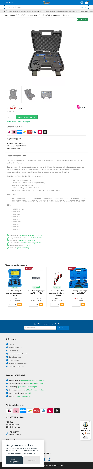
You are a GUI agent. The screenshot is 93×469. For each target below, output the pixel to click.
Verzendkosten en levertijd (18, 354)
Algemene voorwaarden (18, 363)
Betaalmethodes (15, 357)
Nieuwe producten (15, 347)
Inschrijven (63, 328)
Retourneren (13, 351)
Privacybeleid (14, 360)
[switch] (85, 437)
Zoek (83, 7)
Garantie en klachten (16, 366)
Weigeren (31, 460)
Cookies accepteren (14, 460)
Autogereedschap (13, 11)
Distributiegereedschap (48, 11)
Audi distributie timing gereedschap (67, 11)
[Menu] (89, 422)
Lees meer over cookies (26, 453)
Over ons (12, 344)
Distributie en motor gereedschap (30, 11)
